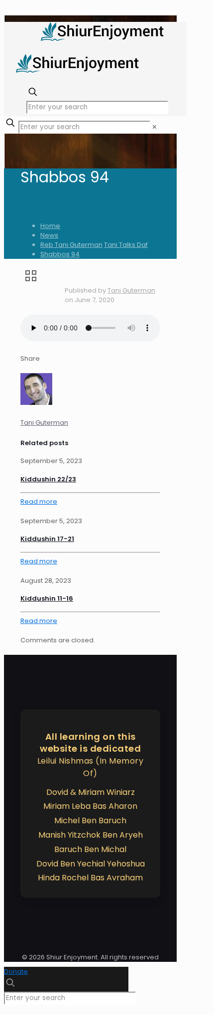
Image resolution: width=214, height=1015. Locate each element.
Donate (16, 971)
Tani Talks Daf (126, 244)
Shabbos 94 (60, 254)
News (49, 235)
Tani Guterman (131, 290)
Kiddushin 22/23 (48, 479)
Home (50, 226)
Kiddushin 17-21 (47, 539)
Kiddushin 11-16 (46, 598)
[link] (154, 127)
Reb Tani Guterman (71, 244)
